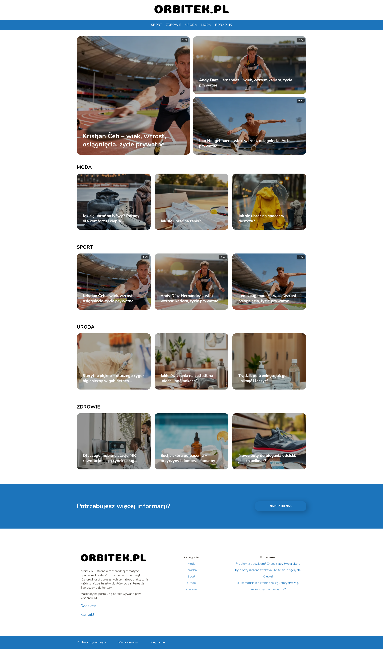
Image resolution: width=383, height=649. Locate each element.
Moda (206, 25)
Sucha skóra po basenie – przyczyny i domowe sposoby (188, 458)
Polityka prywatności (91, 642)
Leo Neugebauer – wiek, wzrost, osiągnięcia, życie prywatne (244, 143)
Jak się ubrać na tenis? (181, 221)
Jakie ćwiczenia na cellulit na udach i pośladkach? (187, 378)
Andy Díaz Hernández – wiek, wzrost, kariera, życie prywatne (245, 83)
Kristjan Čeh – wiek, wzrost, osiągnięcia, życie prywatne (124, 140)
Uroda (191, 25)
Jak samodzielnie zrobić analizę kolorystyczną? (268, 583)
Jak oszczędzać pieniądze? (268, 589)
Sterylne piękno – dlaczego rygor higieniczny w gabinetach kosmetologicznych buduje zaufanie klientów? (113, 378)
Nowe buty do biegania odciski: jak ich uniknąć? (267, 458)
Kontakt (87, 614)
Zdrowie (173, 25)
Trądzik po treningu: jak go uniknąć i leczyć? (262, 378)
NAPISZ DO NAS (281, 506)
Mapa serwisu (128, 642)
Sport (156, 25)
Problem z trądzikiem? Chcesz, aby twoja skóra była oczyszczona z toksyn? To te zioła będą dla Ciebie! (268, 570)
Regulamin (157, 642)
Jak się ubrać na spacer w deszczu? (261, 218)
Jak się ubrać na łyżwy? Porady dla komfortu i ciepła (111, 218)
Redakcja (88, 606)
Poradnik (223, 25)
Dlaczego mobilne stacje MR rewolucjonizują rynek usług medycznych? (109, 458)
